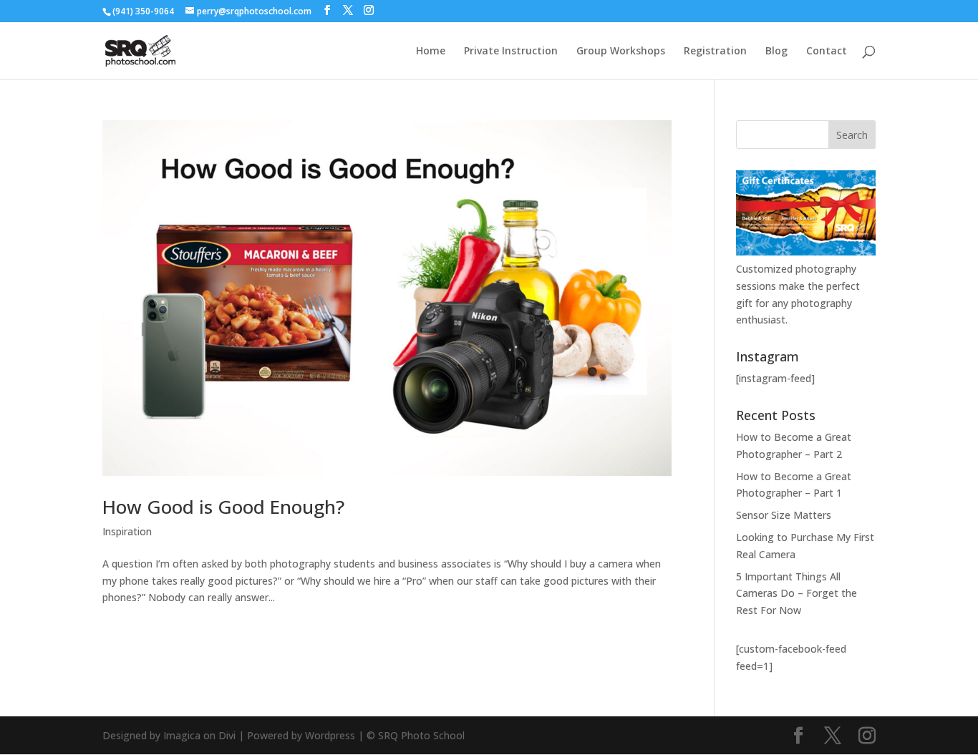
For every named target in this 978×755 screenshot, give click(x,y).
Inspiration (127, 531)
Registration (715, 51)
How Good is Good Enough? (223, 507)
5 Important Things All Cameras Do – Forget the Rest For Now (796, 594)
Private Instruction (511, 51)
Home (430, 51)
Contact (826, 51)
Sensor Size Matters (783, 515)
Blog (776, 51)
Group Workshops (620, 51)
